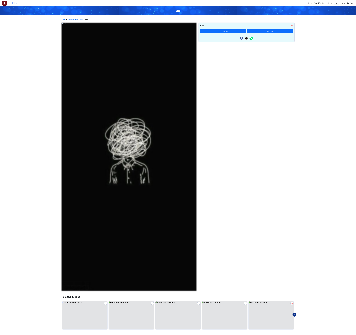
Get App (350, 3)
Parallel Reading (319, 3)
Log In (343, 3)
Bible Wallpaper (73, 19)
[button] (246, 26)
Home (310, 3)
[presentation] (293, 314)
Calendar (330, 3)
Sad (81, 19)
